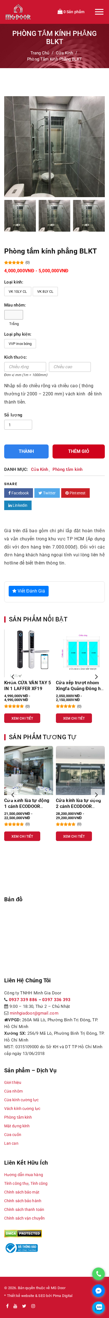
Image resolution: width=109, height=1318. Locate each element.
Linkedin (19, 505)
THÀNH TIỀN (26, 453)
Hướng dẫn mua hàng (23, 1174)
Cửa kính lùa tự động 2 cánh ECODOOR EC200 (78, 806)
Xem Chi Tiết (22, 718)
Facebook (20, 493)
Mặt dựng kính (17, 1126)
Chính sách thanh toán (24, 1209)
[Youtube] (15, 1306)
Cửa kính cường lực (21, 1100)
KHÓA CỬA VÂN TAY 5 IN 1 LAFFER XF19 (27, 685)
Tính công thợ (16, 1183)
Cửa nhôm (13, 1091)
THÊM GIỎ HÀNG (78, 453)
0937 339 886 (23, 999)
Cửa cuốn (12, 1134)
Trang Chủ (39, 53)
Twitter (49, 493)
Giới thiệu (12, 1082)
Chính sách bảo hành (22, 1201)
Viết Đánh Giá (30, 591)
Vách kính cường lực (22, 1108)
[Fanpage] (7, 1306)
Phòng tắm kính (67, 469)
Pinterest (77, 493)
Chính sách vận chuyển (24, 1218)
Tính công (39, 1183)
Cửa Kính (64, 53)
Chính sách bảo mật (21, 1192)
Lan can (11, 1143)
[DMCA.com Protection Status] (23, 1233)
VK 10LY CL (18, 291)
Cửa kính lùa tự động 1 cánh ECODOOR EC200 (26, 806)
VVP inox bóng (20, 344)
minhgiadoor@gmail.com (34, 1013)
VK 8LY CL (45, 291)
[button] (12, 676)
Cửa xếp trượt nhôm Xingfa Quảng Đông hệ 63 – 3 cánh (79, 688)
